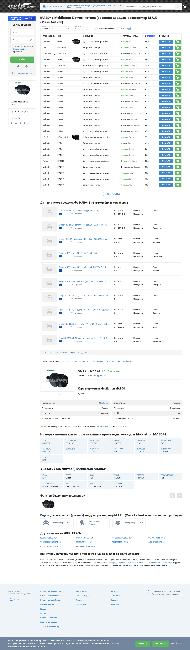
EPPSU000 (61, 48)
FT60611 (45, 476)
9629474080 (118, 450)
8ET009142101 (63, 137)
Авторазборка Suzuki (134, 523)
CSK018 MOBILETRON (156, 542)
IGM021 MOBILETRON (49, 546)
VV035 (117, 476)
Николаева (143, 563)
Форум (43, 613)
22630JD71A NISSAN (84, 542)
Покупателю (81, 604)
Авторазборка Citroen (62, 523)
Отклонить (160, 644)
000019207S (71, 441)
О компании (116, 596)
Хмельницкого (155, 563)
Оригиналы (98, 361)
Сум (130, 563)
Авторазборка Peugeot (95, 522)
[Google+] (26, 66)
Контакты (115, 604)
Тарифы (114, 591)
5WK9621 (117, 441)
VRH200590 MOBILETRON (50, 542)
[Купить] (178, 42)
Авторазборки (124, 361)
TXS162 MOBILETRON (120, 542)
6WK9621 (141, 450)
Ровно (135, 563)
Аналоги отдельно (106, 29)
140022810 (61, 53)
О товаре (67, 361)
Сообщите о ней (101, 426)
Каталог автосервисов (50, 596)
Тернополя (123, 563)
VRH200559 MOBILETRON (122, 538)
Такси (122, 29)
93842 (92, 476)
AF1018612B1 (63, 65)
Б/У (91, 29)
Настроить (176, 644)
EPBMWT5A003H (167, 476)
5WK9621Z (46, 450)
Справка (114, 600)
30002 (68, 476)
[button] (69, 29)
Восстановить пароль (22, 73)
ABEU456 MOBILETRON (85, 546)
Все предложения (50, 361)
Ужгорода (113, 563)
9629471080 (94, 441)
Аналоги (110, 361)
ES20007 (72, 485)
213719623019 (50, 485)
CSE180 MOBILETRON (156, 538)
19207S (46, 441)
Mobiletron (103, 403)
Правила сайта (19, 49)
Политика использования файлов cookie (26, 646)
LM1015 (60, 161)
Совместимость (82, 361)
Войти (22, 60)
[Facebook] (18, 66)
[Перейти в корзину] (186, 6)
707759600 (117, 485)
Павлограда (167, 563)
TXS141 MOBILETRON (84, 538)
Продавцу (80, 600)
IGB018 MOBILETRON (48, 538)
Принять (142, 644)
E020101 (140, 476)
